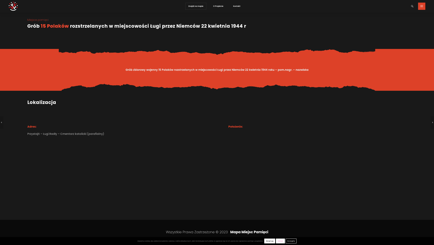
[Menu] (421, 6)
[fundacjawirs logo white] (13, 6)
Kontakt (236, 6)
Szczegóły (291, 241)
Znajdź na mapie (195, 6)
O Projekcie (218, 6)
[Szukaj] (412, 6)
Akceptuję (269, 241)
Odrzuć (280, 241)
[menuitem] (412, 6)
